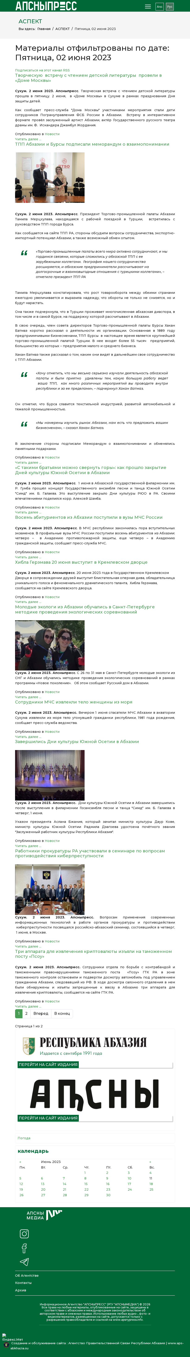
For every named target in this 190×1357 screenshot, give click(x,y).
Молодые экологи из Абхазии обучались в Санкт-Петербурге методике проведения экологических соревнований (85, 609)
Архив (20, 1290)
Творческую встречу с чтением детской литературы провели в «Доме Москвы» (88, 78)
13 (42, 1184)
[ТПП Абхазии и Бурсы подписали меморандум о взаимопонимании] (95, 177)
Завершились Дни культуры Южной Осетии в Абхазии (77, 741)
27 (43, 1195)
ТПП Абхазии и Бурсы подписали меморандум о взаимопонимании (92, 144)
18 (151, 1184)
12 (21, 1184)
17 (129, 1184)
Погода (24, 1138)
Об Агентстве (27, 1275)
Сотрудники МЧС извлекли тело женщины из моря (73, 702)
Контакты (23, 1283)
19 (21, 1189)
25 (151, 1189)
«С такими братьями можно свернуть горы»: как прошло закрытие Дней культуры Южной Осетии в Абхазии (90, 470)
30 (108, 1195)
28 (65, 1195)
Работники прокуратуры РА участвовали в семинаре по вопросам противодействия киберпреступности (90, 853)
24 (130, 1189)
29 (86, 1195)
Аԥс (159, 6)
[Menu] (148, 6)
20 (43, 1189)
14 (64, 1184)
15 (86, 1184)
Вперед (40, 1013)
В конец (62, 1013)
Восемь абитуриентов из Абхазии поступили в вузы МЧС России (89, 517)
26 (21, 1195)
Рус (169, 6)
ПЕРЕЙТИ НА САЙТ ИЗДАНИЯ (48, 1064)
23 (108, 1189)
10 (129, 1178)
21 (64, 1189)
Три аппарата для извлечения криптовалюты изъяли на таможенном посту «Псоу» (93, 954)
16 (108, 1184)
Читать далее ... (28, 139)
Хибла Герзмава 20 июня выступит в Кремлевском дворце (82, 562)
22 (86, 1189)
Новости (52, 134)
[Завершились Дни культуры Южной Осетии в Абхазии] (95, 775)
